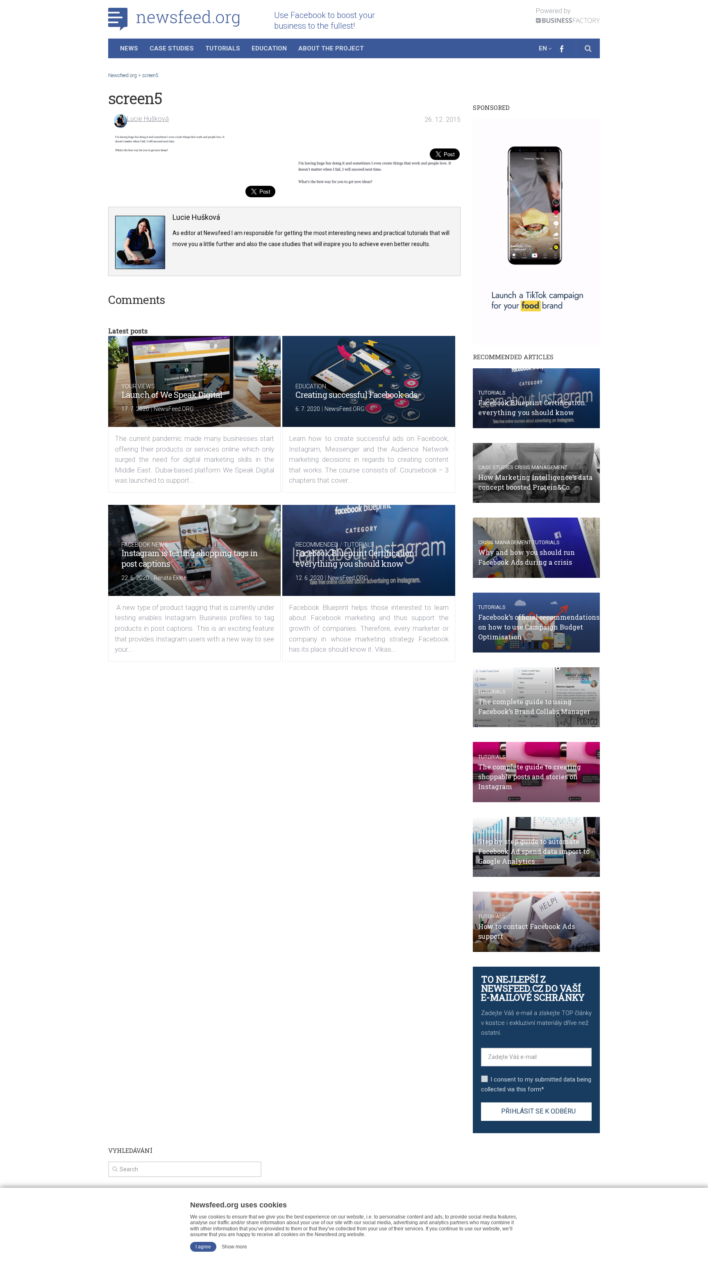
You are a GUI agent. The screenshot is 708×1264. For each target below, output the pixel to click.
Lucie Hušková (148, 119)
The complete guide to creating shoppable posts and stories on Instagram (529, 776)
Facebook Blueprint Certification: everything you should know (355, 558)
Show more (234, 1247)
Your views (138, 386)
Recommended (316, 544)
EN (543, 48)
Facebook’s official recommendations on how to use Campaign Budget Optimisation (538, 627)
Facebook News (144, 544)
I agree (203, 1247)
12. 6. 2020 (309, 578)
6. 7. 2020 (307, 409)
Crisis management (541, 467)
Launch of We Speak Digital (171, 394)
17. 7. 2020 (135, 409)
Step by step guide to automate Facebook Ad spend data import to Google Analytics (534, 851)
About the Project (331, 48)
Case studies (495, 467)
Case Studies (172, 48)
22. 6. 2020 (135, 578)
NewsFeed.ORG (174, 409)
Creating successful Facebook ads (356, 394)
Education (269, 48)
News (129, 48)
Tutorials (222, 48)
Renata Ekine (170, 578)
